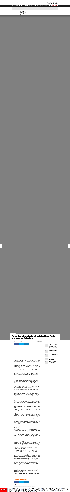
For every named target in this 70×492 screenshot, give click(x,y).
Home (12, 5)
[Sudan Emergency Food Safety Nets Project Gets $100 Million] (46, 362)
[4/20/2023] (39, 8)
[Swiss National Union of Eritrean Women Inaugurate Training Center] (46, 359)
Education (22, 5)
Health (19, 5)
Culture (32, 5)
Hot (53, 3)
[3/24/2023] (31, 8)
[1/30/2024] (15, 8)
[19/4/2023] (47, 8)
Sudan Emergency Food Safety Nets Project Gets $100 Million (53, 362)
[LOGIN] (59, 6)
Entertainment (28, 5)
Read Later (15, 486)
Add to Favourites (21, 486)
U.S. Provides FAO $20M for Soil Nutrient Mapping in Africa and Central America (53, 355)
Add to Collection (28, 486)
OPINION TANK (45, 5)
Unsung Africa (41, 5)
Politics (25, 5)
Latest (48, 3)
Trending (56, 3)
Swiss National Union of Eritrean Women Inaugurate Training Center (53, 359)
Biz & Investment (16, 5)
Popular (50, 3)
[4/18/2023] (54, 8)
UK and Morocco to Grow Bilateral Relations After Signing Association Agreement (53, 351)
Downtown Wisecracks (36, 5)
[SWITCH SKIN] (49, 5)
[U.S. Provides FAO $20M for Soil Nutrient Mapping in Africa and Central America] (46, 355)
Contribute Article (54, 5)
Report (33, 486)
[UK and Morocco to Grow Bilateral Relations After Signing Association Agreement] (46, 351)
